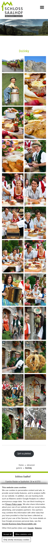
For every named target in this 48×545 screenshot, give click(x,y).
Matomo (38, 528)
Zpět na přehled (24, 453)
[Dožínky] (12, 64)
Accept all (7, 534)
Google (31, 528)
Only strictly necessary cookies (16, 540)
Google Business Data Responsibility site (19, 524)
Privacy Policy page (13, 504)
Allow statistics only (23, 534)
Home (21, 465)
